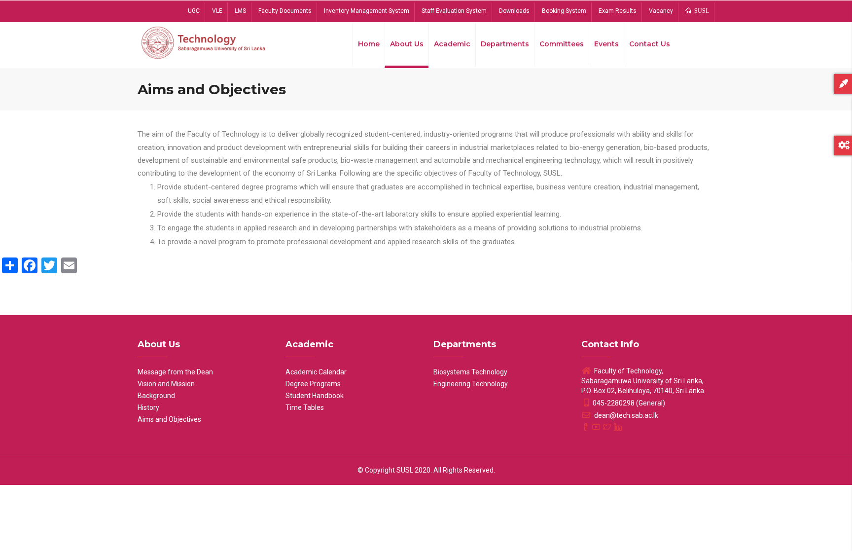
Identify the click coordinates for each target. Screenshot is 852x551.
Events (606, 43)
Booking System (564, 10)
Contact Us (649, 43)
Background (156, 396)
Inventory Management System (366, 10)
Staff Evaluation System (454, 10)
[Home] (204, 42)
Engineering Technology (470, 384)
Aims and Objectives (169, 419)
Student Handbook (314, 396)
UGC (194, 10)
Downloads (514, 10)
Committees (561, 43)
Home (369, 43)
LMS (240, 10)
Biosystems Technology (470, 372)
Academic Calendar (316, 372)
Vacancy (661, 10)
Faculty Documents (285, 10)
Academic (452, 43)
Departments (505, 43)
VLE (217, 10)
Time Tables (304, 407)
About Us (407, 43)
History (148, 407)
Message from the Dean (175, 372)
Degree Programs (313, 384)
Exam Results (618, 10)
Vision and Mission (166, 384)
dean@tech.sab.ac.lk (625, 415)
